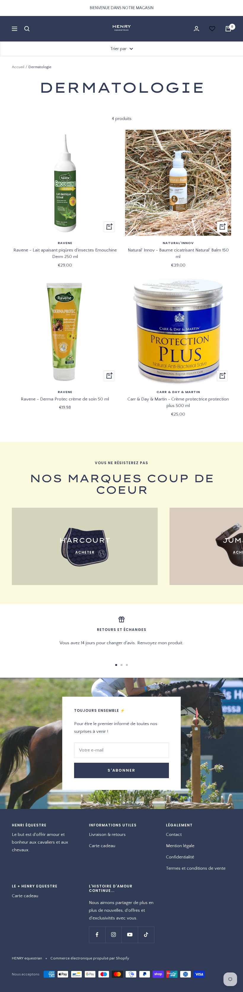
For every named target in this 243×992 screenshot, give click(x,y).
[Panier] (228, 28)
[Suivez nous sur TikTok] (146, 935)
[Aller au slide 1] (116, 665)
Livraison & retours (107, 834)
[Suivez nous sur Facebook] (97, 935)
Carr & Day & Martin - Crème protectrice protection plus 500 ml (178, 402)
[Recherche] (27, 28)
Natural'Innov (178, 243)
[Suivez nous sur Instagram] (113, 935)
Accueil (18, 67)
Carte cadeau (102, 845)
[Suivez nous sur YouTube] (130, 935)
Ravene (65, 243)
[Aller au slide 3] (127, 665)
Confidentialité (180, 857)
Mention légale (180, 845)
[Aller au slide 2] (121, 665)
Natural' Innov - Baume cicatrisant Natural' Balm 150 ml (178, 253)
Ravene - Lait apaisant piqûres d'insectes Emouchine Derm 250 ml (65, 253)
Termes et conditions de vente (196, 868)
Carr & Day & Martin (178, 392)
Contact (174, 834)
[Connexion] (196, 28)
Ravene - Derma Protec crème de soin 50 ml (65, 399)
